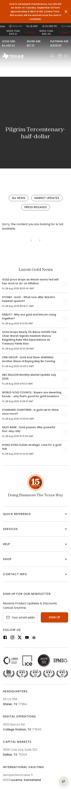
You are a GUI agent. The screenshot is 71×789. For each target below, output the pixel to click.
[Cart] (60, 55)
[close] (66, 11)
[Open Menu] (65, 56)
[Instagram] (12, 638)
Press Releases (35, 207)
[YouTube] (27, 638)
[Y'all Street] (34, 638)
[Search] (52, 56)
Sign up (54, 617)
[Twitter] (19, 638)
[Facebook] (5, 638)
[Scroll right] (65, 284)
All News (18, 198)
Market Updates (46, 198)
